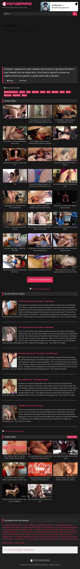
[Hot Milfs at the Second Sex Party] (9, 419)
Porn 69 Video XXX (48, 527)
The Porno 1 (19, 539)
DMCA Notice (29, 550)
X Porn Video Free (28, 532)
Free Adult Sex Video (67, 530)
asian (22, 92)
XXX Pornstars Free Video (48, 539)
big (29, 92)
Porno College (29, 525)
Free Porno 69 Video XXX (50, 537)
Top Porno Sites (52, 534)
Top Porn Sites (7, 543)
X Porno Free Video (43, 532)
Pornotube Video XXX (64, 525)
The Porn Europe (31, 539)
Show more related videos (40, 279)
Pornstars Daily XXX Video (68, 539)
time (25, 95)
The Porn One (8, 539)
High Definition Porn (12, 92)
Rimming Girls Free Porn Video (19, 534)
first (69, 92)
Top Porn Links (19, 543)
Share (24, 80)
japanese (17, 95)
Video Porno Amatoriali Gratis (67, 527)
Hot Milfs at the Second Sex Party (30, 406)
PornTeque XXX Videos (68, 537)
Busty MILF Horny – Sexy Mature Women (33, 379)
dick (63, 92)
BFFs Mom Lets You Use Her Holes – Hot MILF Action (38, 353)
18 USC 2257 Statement (14, 550)
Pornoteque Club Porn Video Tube (46, 530)
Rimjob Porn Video (26, 530)
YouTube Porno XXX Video (30, 527)
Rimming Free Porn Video (11, 532)
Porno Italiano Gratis (11, 530)
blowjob (56, 92)
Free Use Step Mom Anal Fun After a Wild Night (35, 327)
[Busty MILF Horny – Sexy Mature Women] (9, 393)
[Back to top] (74, 563)
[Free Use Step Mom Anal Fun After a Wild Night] (9, 340)
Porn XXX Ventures (38, 534)
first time (8, 95)
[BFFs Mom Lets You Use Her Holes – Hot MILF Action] (9, 367)
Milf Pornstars (64, 534)
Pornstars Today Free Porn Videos (27, 537)
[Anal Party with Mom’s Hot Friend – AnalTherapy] (9, 314)
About (11, 80)
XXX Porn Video (57, 532)
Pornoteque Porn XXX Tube (45, 525)
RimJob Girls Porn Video (11, 527)
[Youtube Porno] (40, 4)
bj (49, 92)
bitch (43, 92)
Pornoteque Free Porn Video (12, 525)
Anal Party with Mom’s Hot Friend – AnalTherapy (36, 301)
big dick (36, 92)
